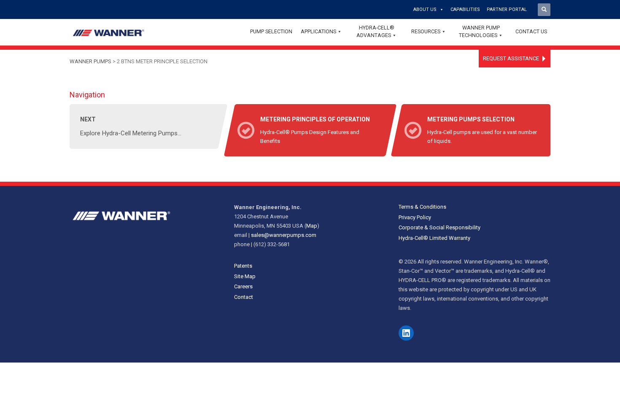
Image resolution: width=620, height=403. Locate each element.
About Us (425, 9)
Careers (243, 286)
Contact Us (531, 31)
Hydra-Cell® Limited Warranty (434, 238)
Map (311, 226)
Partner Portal (507, 9)
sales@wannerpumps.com (283, 235)
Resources (425, 31)
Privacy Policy (415, 217)
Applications (318, 31)
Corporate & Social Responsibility (439, 227)
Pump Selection (271, 31)
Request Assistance (511, 58)
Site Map (245, 276)
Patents (243, 266)
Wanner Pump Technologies (479, 31)
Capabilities (465, 9)
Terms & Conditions (422, 207)
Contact (243, 297)
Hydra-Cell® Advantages (375, 31)
